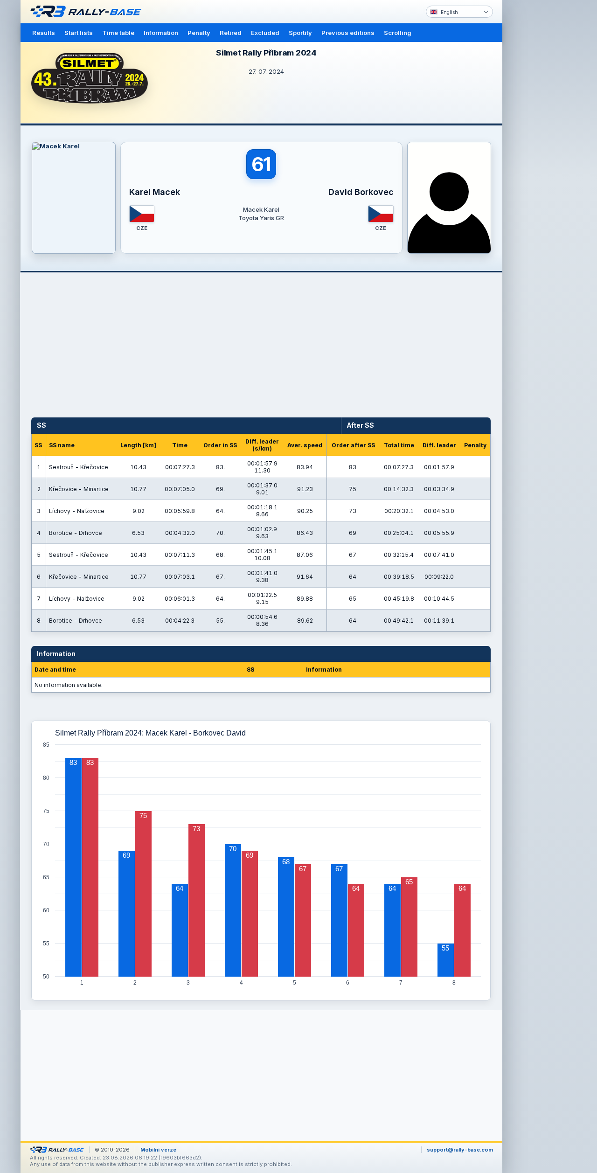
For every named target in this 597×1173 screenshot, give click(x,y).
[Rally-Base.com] (88, 11)
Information (161, 32)
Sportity (300, 32)
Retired (231, 32)
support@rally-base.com (460, 1149)
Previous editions (348, 32)
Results (43, 32)
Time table (118, 32)
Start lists (78, 32)
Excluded (265, 32)
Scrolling (397, 32)
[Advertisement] (542, 145)
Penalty (198, 32)
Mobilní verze (158, 1149)
